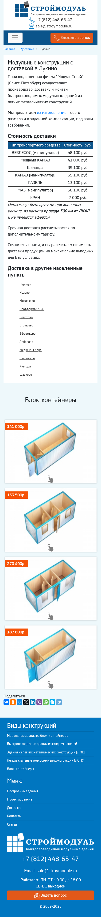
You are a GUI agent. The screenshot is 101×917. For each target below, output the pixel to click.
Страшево (26, 325)
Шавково (25, 375)
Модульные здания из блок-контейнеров (37, 736)
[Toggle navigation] (15, 38)
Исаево (24, 293)
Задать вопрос (53, 895)
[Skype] (52, 702)
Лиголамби (27, 358)
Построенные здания (22, 791)
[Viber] (39, 702)
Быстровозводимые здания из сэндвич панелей (42, 744)
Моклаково (27, 301)
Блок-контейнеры (20, 769)
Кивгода (25, 366)
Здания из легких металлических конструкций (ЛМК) (46, 752)
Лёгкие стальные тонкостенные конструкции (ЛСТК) (45, 760)
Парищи (25, 284)
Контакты (14, 816)
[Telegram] (59, 702)
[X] (26, 702)
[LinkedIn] (32, 702)
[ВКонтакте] (6, 702)
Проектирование (19, 799)
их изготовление (51, 112)
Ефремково (27, 334)
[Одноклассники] (13, 702)
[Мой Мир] (19, 702)
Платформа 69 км (31, 309)
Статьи (12, 824)
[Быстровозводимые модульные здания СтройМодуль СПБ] (50, 8)
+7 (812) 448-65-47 (54, 19)
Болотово (26, 317)
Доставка (13, 808)
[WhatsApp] (46, 702)
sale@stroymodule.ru (54, 26)
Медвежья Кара (30, 350)
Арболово (26, 342)
